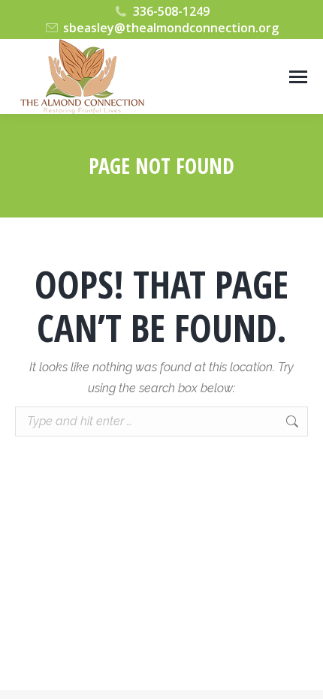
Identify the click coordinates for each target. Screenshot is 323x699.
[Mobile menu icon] (298, 77)
